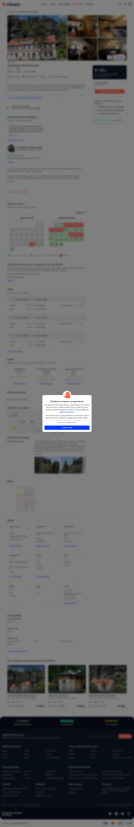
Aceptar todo (67, 428)
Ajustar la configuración (67, 422)
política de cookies (67, 412)
